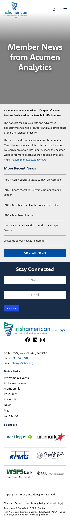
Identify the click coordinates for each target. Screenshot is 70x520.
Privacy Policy (38, 503)
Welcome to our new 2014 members (25, 240)
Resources (10, 394)
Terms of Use (22, 503)
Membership (12, 388)
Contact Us (11, 415)
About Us (10, 399)
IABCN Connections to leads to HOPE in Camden (32, 179)
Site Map (8, 503)
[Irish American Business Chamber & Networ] (35, 329)
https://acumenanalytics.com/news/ (25, 159)
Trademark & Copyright (16, 508)
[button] (54, 10)
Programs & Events (16, 378)
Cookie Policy (54, 503)
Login (7, 410)
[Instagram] (42, 340)
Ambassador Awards (17, 383)
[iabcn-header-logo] (15, 10)
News (7, 405)
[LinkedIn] (35, 339)
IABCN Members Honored (19, 215)
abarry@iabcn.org (22, 363)
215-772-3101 (20, 358)
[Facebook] (27, 339)
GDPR (33, 508)
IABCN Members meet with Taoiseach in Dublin (31, 205)
